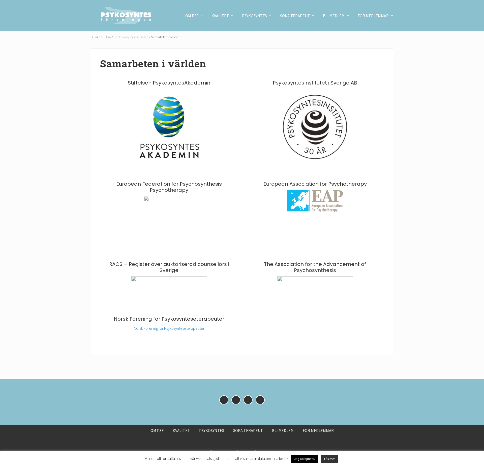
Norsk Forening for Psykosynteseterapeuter (169, 328)
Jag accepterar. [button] (304, 459)
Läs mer (329, 459)
